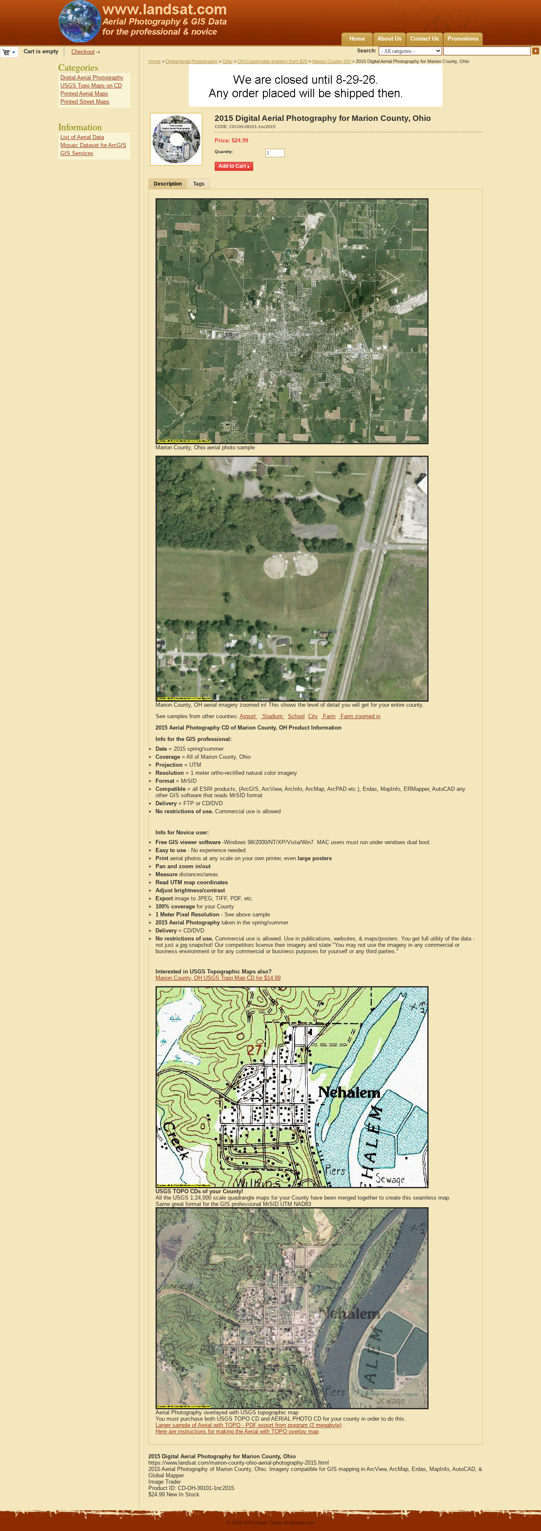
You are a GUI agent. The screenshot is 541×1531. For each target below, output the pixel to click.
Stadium (272, 716)
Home (357, 39)
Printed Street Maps (84, 101)
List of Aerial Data (82, 137)
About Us (389, 39)
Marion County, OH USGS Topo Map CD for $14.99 (218, 978)
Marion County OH (331, 61)
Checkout (83, 52)
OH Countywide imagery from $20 (272, 61)
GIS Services (76, 153)
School (296, 716)
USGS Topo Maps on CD (91, 85)
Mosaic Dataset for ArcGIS (93, 145)
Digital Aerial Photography (192, 61)
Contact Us (424, 39)
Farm (328, 716)
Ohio (227, 61)
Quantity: (224, 151)
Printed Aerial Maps (84, 93)
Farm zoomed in (359, 716)
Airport (248, 716)
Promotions (463, 39)
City (313, 716)
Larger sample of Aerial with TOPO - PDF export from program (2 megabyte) (249, 1425)
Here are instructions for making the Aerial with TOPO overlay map (237, 1431)
